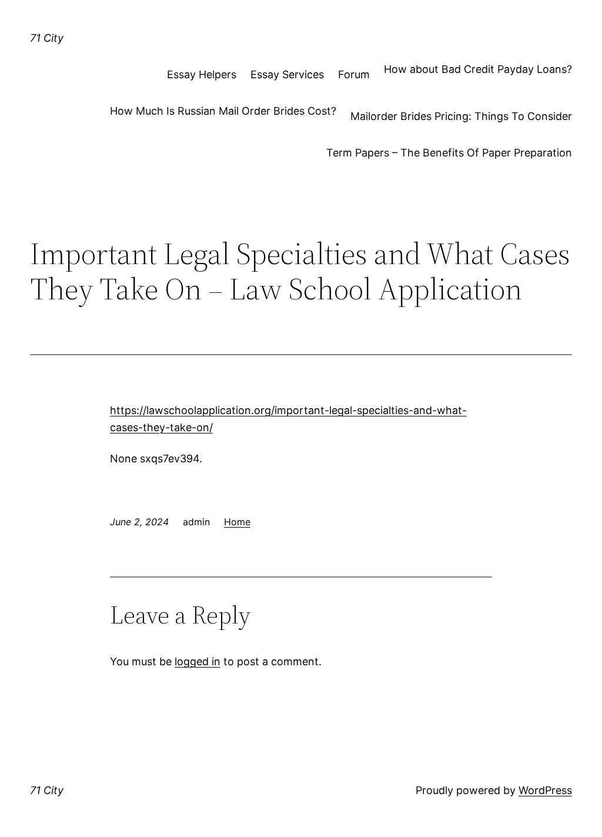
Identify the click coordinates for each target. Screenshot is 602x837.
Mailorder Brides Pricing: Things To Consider (461, 116)
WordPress (545, 790)
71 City (46, 38)
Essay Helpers (201, 74)
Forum (354, 74)
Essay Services (287, 74)
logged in (197, 661)
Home (237, 522)
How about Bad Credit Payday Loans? (478, 69)
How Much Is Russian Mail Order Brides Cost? (223, 111)
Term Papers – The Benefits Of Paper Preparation (449, 152)
